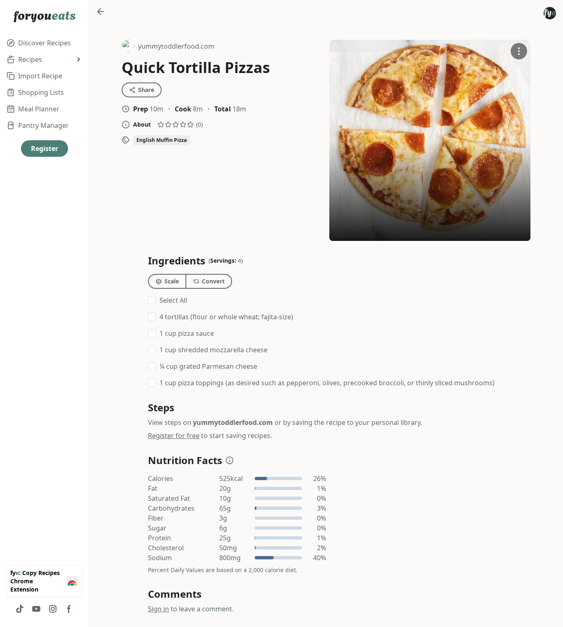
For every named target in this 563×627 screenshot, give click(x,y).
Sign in (158, 608)
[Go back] (100, 11)
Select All (173, 300)
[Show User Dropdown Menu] (549, 13)
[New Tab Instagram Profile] (53, 609)
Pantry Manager (43, 125)
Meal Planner (38, 108)
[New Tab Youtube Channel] (36, 609)
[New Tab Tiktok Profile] (20, 609)
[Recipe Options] (519, 51)
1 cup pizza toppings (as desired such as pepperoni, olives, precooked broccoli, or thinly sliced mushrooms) (327, 382)
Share (146, 90)
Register (44, 148)
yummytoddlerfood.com (168, 47)
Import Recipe (40, 75)
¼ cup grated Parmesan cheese (208, 366)
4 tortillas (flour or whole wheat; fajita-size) (226, 316)
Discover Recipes (44, 42)
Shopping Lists (41, 92)
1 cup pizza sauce (187, 333)
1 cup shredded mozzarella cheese (213, 349)
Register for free (173, 435)
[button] (229, 460)
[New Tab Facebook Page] (69, 609)
